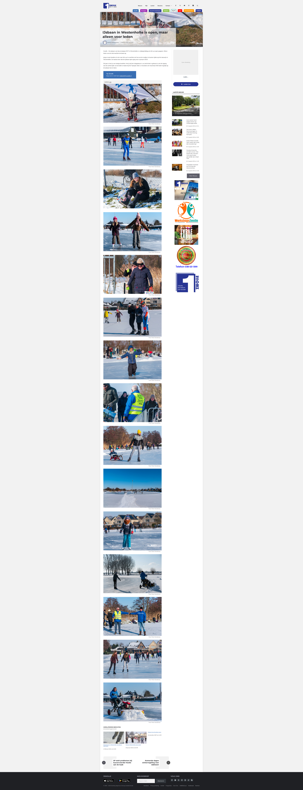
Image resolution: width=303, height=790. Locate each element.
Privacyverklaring (154, 785)
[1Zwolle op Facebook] (176, 5)
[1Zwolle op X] (180, 5)
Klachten (197, 785)
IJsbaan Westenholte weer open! (133, 744)
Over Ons (175, 785)
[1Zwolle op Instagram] (189, 5)
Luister (152, 5)
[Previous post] (103, 762)
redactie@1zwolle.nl (125, 76)
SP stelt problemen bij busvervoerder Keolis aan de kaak (122, 763)
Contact (168, 5)
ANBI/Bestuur (183, 785)
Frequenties (169, 785)
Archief (162, 785)
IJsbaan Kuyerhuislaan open (154, 732)
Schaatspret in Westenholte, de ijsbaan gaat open (112, 745)
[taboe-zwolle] (186, 244)
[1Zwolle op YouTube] (184, 5)
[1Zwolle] (110, 5)
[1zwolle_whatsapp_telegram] (186, 199)
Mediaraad (191, 785)
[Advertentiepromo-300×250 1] (187, 292)
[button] (197, 5)
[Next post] (168, 762)
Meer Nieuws (193, 176)
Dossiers (160, 5)
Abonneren (161, 781)
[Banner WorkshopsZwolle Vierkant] (186, 224)
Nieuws (140, 5)
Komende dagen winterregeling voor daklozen (150, 763)
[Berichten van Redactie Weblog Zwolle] (105, 42)
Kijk (146, 5)
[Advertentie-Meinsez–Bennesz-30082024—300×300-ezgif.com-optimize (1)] (186, 268)
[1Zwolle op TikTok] (193, 5)
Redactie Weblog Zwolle (113, 42)
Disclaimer (146, 785)
